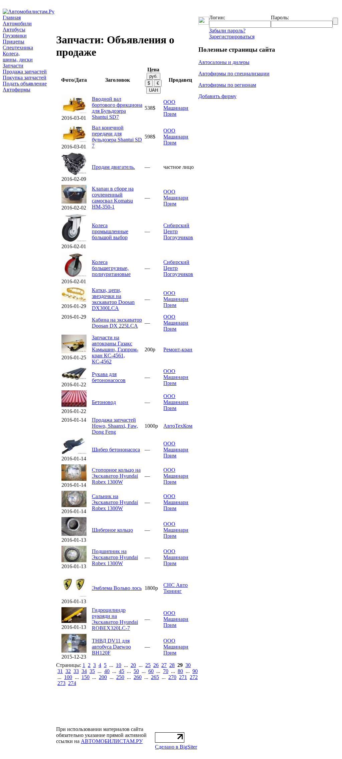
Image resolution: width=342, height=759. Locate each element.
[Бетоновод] (74, 405)
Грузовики (15, 35)
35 (92, 671)
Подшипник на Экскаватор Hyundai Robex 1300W (115, 557)
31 (60, 671)
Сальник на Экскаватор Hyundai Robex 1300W (115, 502)
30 (188, 665)
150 (85, 677)
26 (156, 665)
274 (72, 683)
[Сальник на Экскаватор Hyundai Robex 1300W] (74, 505)
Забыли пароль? (227, 30)
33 (76, 671)
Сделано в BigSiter (176, 747)
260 (138, 677)
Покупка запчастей (24, 77)
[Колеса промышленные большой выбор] (74, 240)
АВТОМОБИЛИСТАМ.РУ (112, 741)
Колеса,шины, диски (18, 56)
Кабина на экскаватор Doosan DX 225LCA (117, 323)
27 (164, 665)
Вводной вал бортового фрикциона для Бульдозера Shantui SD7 (117, 108)
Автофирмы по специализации (234, 73)
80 (180, 671)
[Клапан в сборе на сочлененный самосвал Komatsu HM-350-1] (74, 202)
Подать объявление (25, 83)
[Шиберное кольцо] (74, 534)
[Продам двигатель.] (74, 173)
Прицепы (13, 41)
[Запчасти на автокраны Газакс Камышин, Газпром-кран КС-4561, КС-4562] (74, 351)
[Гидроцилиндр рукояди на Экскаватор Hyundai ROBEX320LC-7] (74, 621)
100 (68, 677)
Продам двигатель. (113, 167)
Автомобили (17, 23)
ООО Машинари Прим (175, 108)
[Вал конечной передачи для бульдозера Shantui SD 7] (74, 140)
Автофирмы (16, 89)
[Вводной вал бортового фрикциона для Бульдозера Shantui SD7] (74, 112)
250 (120, 677)
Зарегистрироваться (231, 36)
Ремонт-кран (177, 349)
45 (121, 671)
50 (136, 671)
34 (84, 671)
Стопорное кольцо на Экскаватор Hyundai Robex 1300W (116, 476)
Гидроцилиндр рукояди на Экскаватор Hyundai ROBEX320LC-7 (115, 619)
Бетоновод (104, 402)
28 (172, 665)
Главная (12, 17)
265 (155, 677)
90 (195, 671)
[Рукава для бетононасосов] (74, 378)
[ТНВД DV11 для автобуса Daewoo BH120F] (74, 651)
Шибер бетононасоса (116, 449)
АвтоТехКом (177, 426)
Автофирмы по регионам (227, 85)
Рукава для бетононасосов (109, 377)
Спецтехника (18, 47)
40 (107, 671)
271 (183, 677)
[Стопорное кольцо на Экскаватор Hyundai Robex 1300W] (74, 479)
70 (165, 671)
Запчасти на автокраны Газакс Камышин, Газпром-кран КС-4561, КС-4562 (115, 349)
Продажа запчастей (25, 71)
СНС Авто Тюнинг (175, 588)
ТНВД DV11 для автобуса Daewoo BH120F (111, 647)
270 (172, 677)
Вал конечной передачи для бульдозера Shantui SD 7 (117, 136)
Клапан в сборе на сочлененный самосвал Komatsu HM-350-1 (113, 198)
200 (103, 677)
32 (68, 671)
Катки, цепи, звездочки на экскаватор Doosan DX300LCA (113, 299)
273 (61, 683)
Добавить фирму (217, 96)
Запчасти (13, 65)
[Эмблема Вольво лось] (74, 595)
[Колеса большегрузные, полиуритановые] (74, 275)
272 (194, 677)
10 (118, 665)
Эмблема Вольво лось (117, 588)
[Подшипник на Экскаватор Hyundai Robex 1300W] (74, 560)
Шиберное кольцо (112, 530)
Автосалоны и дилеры (223, 62)
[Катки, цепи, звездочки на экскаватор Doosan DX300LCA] (74, 300)
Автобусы (14, 29)
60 (151, 671)
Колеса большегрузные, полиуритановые (111, 268)
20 (133, 665)
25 (148, 665)
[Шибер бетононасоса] (74, 452)
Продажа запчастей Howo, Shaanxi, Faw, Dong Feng (115, 426)
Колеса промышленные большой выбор (110, 231)
